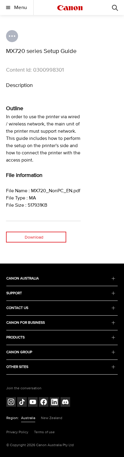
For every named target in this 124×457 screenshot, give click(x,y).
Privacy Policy (17, 432)
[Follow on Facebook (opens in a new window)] (43, 402)
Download (34, 237)
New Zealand (51, 418)
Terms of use (44, 432)
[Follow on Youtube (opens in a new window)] (33, 402)
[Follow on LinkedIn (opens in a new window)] (54, 402)
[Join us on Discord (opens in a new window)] (65, 402)
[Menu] (115, 7)
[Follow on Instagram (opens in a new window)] (11, 402)
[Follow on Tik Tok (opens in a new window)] (22, 402)
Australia (28, 418)
